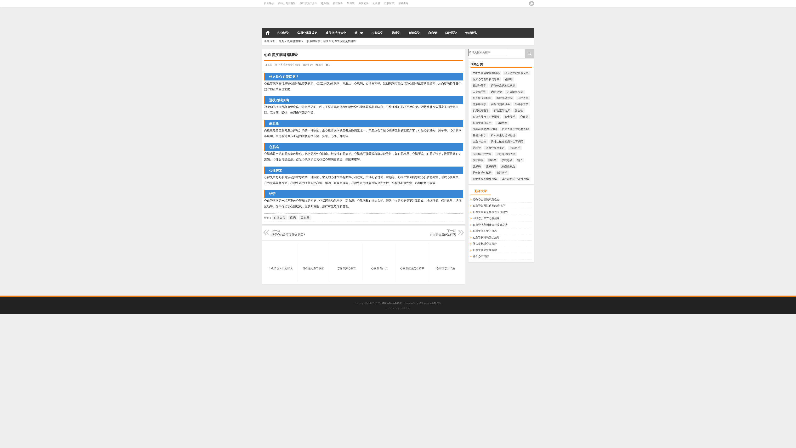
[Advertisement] (124, 343)
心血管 (376, 3)
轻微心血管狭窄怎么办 (486, 199)
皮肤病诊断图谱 (505, 154)
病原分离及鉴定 (287, 3)
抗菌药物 (501, 122)
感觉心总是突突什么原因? (288, 234)
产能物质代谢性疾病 (503, 85)
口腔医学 (389, 3)
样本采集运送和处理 (503, 135)
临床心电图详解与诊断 (486, 79)
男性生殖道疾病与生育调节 (507, 141)
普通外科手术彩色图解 (515, 129)
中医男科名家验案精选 (486, 73)
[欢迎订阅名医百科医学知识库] (531, 3)
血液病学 (364, 3)
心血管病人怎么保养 (485, 231)
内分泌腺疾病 (515, 91)
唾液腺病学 (479, 104)
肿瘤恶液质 (508, 166)
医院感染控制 (504, 98)
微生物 (325, 3)
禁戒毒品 (403, 3)
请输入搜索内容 (477, 50)
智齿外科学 (479, 135)
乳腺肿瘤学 (294, 41)
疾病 (293, 217)
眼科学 (492, 160)
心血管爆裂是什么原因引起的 (490, 212)
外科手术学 (521, 104)
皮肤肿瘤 (478, 160)
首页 (267, 33)
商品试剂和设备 (500, 104)
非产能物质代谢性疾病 (515, 178)
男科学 (350, 3)
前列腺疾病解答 (482, 98)
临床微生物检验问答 (517, 73)
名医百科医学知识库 (430, 303)
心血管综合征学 (482, 122)
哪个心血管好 (481, 256)
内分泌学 (269, 3)
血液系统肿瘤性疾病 (485, 178)
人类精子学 (479, 91)
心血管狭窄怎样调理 (485, 250)
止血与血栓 (479, 141)
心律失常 (279, 217)
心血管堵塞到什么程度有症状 (490, 224)
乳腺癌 (509, 79)
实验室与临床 (502, 110)
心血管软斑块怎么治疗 (486, 237)
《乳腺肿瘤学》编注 (316, 41)
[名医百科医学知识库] (318, 17)
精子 (520, 160)
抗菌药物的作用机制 (485, 129)
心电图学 (510, 116)
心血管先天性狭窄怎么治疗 (489, 205)
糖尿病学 (491, 166)
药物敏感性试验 (482, 172)
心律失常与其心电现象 (486, 116)
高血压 (305, 217)
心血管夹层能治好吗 (443, 234)
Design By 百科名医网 (398, 308)
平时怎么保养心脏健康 (486, 218)
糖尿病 (477, 166)
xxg (270, 64)
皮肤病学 (338, 3)
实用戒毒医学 (481, 110)
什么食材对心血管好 (485, 243)
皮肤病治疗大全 (308, 3)
